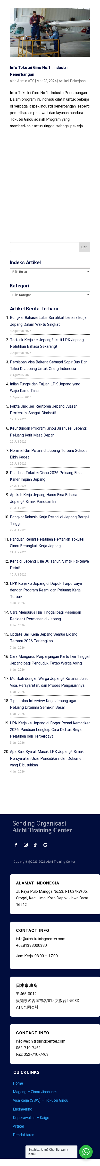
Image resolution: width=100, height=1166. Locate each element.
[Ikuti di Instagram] (26, 845)
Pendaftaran (23, 1135)
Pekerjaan (78, 81)
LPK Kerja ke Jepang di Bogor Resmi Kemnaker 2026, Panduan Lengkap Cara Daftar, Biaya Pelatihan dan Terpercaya (50, 730)
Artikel (64, 81)
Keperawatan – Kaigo (31, 1117)
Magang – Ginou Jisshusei (35, 1092)
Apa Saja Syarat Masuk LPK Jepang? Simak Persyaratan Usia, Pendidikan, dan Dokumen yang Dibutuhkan (47, 758)
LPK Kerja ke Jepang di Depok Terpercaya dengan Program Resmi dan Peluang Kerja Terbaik (46, 590)
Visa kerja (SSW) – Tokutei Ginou (40, 1100)
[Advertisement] (50, 184)
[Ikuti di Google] (45, 845)
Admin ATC (25, 81)
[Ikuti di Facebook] (16, 845)
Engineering (22, 1109)
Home (18, 1083)
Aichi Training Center (60, 861)
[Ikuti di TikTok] (35, 845)
